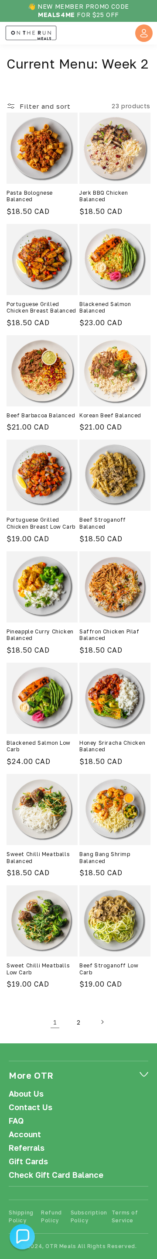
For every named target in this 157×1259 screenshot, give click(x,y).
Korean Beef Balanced (110, 415)
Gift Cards (28, 1161)
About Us (26, 1093)
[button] (22, 1236)
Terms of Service (125, 1216)
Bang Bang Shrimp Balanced (104, 857)
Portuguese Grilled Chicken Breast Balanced (41, 307)
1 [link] (55, 1022)
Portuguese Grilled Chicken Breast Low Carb (41, 523)
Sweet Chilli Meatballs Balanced (38, 857)
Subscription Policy (89, 1216)
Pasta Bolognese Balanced (30, 196)
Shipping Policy (21, 1216)
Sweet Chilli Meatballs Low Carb (38, 969)
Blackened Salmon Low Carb (39, 746)
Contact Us (30, 1107)
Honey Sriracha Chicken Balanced (112, 746)
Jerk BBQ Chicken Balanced (103, 196)
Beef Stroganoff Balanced (102, 523)
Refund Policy (51, 1216)
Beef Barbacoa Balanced (41, 415)
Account (25, 1134)
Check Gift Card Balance (56, 1175)
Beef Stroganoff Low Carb (108, 969)
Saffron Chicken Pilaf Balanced (109, 635)
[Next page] (102, 1022)
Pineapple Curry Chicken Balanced (40, 635)
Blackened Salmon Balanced (105, 307)
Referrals (26, 1147)
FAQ (16, 1120)
